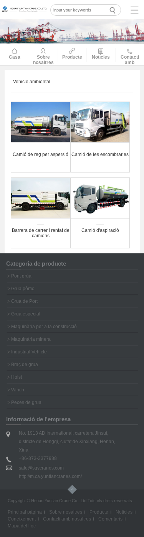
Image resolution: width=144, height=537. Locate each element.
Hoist (16, 377)
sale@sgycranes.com (41, 468)
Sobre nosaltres (65, 512)
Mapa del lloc (22, 526)
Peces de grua (26, 402)
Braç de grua (24, 364)
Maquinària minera (31, 339)
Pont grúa (21, 276)
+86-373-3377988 (38, 458)
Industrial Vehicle (29, 352)
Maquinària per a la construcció (44, 326)
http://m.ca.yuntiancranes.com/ (50, 476)
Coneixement (22, 519)
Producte (98, 512)
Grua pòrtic (22, 288)
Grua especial (25, 314)
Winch (17, 389)
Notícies (124, 512)
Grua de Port (24, 301)
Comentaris (110, 519)
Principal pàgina (25, 512)
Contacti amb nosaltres (67, 519)
